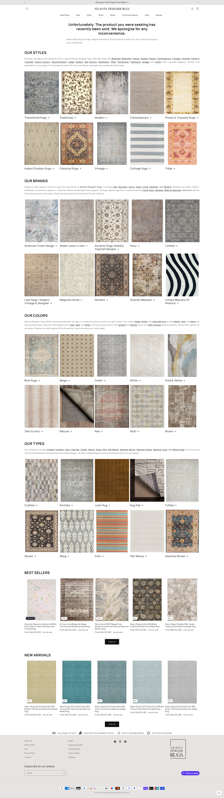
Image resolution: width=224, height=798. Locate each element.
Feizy (133, 245)
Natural (64, 431)
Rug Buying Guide (75, 745)
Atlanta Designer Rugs (107, 792)
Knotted (65, 505)
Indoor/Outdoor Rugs (37, 168)
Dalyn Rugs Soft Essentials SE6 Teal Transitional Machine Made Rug (110, 708)
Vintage (100, 168)
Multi (133, 431)
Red (97, 431)
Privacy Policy (29, 753)
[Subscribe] (63, 773)
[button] (27, 8)
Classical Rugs (69, 168)
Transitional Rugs (35, 117)
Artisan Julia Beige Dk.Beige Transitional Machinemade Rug (75, 625)
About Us (28, 741)
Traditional (66, 117)
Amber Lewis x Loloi (72, 245)
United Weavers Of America (177, 301)
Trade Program (74, 749)
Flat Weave (137, 556)
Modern (100, 117)
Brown (169, 431)
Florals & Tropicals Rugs (180, 117)
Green (99, 380)
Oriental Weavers (141, 300)
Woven (28, 556)
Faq (25, 749)
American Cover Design (39, 245)
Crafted (29, 505)
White (134, 380)
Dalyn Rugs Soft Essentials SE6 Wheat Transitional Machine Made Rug (41, 708)
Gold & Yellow (173, 380)
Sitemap (71, 757)
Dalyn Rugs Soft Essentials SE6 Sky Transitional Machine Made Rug (147, 707)
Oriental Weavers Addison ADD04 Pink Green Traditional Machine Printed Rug (40, 626)
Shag (63, 556)
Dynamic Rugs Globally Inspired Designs (109, 247)
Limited (170, 245)
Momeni (100, 300)
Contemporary (139, 117)
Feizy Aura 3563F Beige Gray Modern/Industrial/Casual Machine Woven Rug (112, 626)
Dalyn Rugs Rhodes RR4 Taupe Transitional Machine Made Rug (180, 625)
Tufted (169, 505)
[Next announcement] (198, 2)
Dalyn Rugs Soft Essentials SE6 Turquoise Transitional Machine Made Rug (75, 708)
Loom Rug (101, 505)
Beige (63, 380)
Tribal (168, 168)
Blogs (70, 741)
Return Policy (29, 745)
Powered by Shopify (122, 792)
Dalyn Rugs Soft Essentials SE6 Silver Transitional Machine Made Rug (181, 708)
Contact (27, 757)
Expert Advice (74, 753)
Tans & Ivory (32, 431)
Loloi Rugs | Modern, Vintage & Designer (37, 301)
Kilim (98, 556)
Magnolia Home (69, 300)
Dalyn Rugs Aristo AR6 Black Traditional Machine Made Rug (144, 625)
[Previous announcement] (25, 2)
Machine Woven (175, 556)
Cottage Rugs (139, 168)
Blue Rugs (30, 380)
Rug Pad (135, 505)
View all (112, 642)
